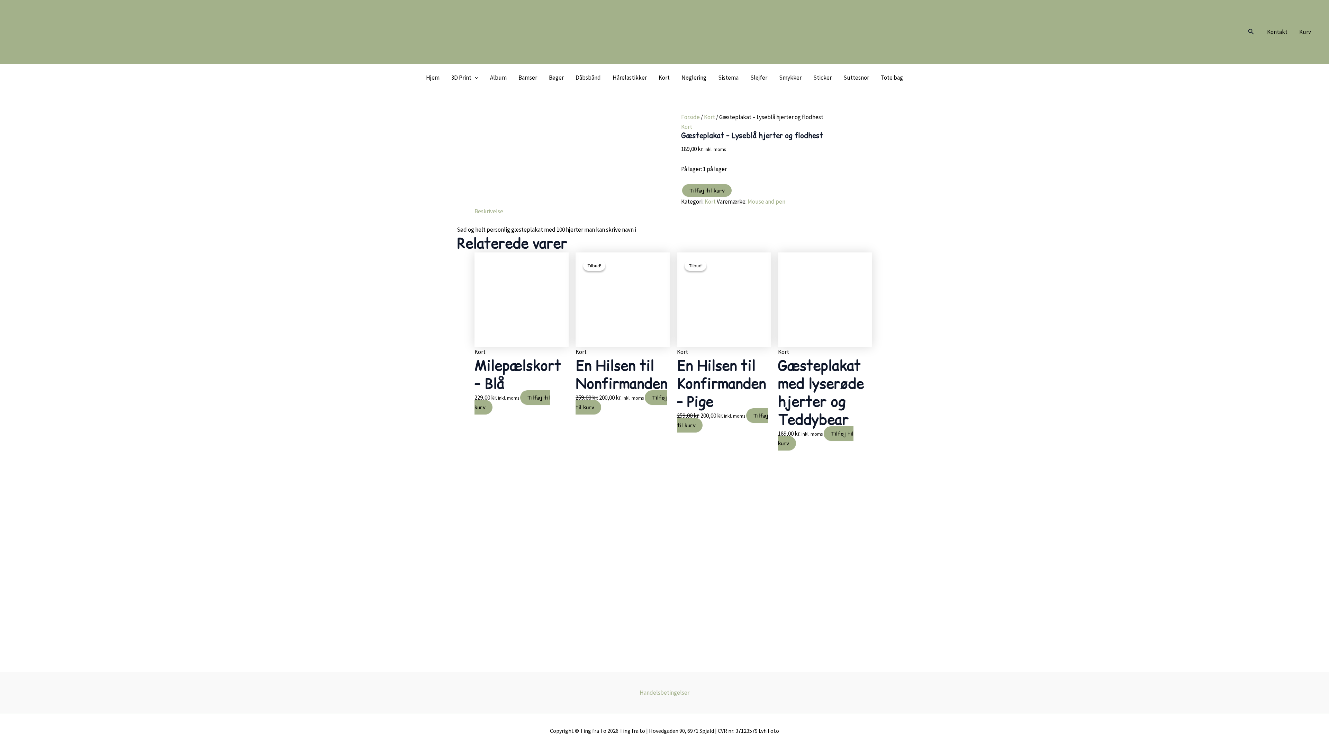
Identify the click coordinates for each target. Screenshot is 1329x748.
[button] (1251, 31)
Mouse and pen (766, 201)
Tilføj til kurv (707, 190)
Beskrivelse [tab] (488, 211)
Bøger (556, 77)
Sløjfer (758, 77)
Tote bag (892, 77)
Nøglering (693, 77)
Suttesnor (856, 77)
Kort (664, 77)
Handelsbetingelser (664, 692)
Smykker (790, 77)
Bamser (527, 77)
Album (498, 77)
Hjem (433, 77)
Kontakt (1277, 32)
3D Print (461, 77)
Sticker (822, 77)
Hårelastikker (630, 77)
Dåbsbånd (588, 77)
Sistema (728, 77)
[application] (474, 77)
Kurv (1305, 32)
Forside (690, 117)
